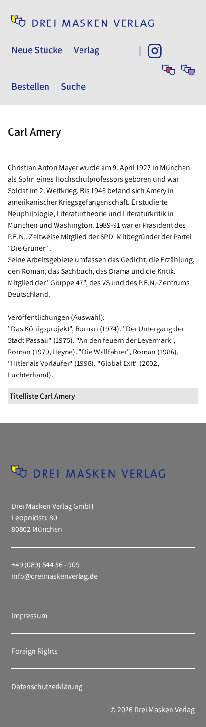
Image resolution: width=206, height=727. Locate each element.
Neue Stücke (36, 50)
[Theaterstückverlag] (169, 70)
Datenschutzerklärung (46, 686)
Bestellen (30, 86)
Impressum (29, 615)
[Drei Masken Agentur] (188, 70)
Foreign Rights (34, 651)
